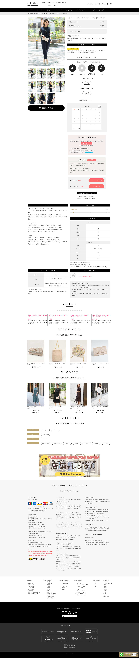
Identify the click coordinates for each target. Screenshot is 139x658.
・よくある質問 (30, 589)
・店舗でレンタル (31, 586)
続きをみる (34, 323)
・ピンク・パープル (80, 586)
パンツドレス (45, 430)
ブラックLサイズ (86, 82)
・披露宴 (48, 584)
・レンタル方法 (30, 587)
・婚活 (47, 590)
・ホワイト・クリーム (81, 592)
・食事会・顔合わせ (50, 597)
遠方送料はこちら (89, 152)
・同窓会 (48, 589)
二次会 (86, 443)
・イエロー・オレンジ (81, 593)
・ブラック (78, 583)
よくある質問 (102, 10)
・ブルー (78, 589)
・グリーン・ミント (80, 590)
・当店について (30, 584)
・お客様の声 (106, 580)
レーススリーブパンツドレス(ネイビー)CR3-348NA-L (56, 13)
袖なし (63, 589)
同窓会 (67, 443)
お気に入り (103, 3)
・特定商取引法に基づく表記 (33, 592)
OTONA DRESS (31, 13)
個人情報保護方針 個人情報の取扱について (86, 193)
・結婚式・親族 (49, 583)
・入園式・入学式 (50, 595)
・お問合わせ (30, 590)
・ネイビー (78, 582)
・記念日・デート (50, 592)
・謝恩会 (48, 587)
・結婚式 (48, 582)
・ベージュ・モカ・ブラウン (82, 584)
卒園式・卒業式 (45, 443)
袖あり (63, 587)
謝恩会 (76, 443)
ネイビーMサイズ (86, 93)
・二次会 (48, 586)
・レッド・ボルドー (80, 587)
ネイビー (41, 13)
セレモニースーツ (66, 582)
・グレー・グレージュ (81, 595)
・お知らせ (105, 582)
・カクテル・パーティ (51, 593)
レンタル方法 (92, 10)
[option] (46, 41)
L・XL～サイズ (45, 434)
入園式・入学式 (56, 443)
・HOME (29, 582)
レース (63, 584)
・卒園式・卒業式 (50, 596)
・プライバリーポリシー (32, 593)
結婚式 (106, 443)
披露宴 (96, 443)
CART (110, 3)
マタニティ (64, 586)
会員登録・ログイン (93, 3)
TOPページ (29, 580)
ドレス (55, 430)
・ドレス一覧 (30, 583)
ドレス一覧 (39, 10)
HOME (31, 10)
